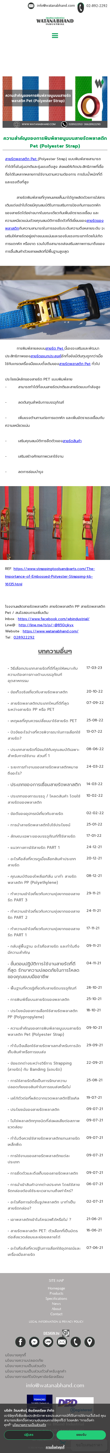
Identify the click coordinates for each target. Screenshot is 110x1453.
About (56, 1309)
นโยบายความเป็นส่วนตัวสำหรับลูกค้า (35, 1371)
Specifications (56, 1299)
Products (56, 1294)
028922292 (24, 637)
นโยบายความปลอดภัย (24, 1360)
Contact (56, 1314)
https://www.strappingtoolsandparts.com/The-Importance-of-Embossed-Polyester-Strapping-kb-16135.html (50, 576)
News (56, 1304)
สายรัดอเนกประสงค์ (45, 356)
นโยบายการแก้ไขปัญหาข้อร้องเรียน (34, 1376)
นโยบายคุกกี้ (15, 1355)
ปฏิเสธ (29, 1434)
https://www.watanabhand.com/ (51, 631)
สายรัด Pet (55, 348)
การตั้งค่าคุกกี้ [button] (55, 1447)
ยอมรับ (81, 1434)
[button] (55, 36)
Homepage (56, 1288)
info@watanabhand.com (56, 6)
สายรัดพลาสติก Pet (21, 159)
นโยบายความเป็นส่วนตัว (25, 1366)
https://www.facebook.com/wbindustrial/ (54, 619)
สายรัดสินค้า (72, 441)
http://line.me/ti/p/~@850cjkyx (46, 625)
